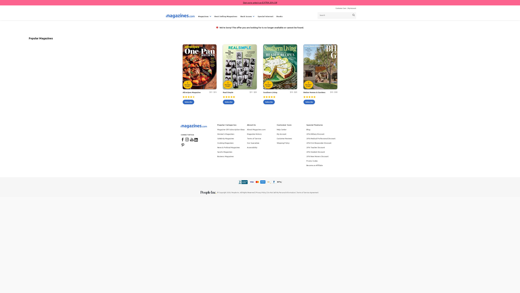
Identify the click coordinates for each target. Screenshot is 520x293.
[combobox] (337, 15)
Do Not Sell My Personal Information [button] (281, 192)
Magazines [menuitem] (203, 16)
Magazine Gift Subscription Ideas (231, 129)
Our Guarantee (253, 143)
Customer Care (341, 8)
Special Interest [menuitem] (265, 16)
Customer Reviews (284, 138)
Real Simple (228, 92)
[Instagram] (187, 140)
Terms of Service (254, 138)
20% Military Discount (315, 134)
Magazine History (254, 134)
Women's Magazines (225, 134)
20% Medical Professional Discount (320, 138)
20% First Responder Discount (318, 143)
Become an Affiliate (314, 165)
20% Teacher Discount (315, 147)
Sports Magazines (224, 152)
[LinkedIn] (196, 140)
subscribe (188, 102)
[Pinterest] (183, 145)
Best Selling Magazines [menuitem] (225, 16)
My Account (352, 8)
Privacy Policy (261, 192)
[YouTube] (192, 140)
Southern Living (270, 92)
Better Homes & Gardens (314, 92)
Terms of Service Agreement (307, 192)
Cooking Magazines (225, 143)
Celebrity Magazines (225, 138)
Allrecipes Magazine (192, 92)
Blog (308, 129)
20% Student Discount (315, 152)
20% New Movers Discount (317, 156)
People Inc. (235, 192)
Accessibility (252, 147)
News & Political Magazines (228, 147)
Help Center (282, 129)
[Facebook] (183, 140)
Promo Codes (312, 161)
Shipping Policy (283, 143)
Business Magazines (225, 156)
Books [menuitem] (280, 16)
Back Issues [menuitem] (246, 16)
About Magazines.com (256, 129)
